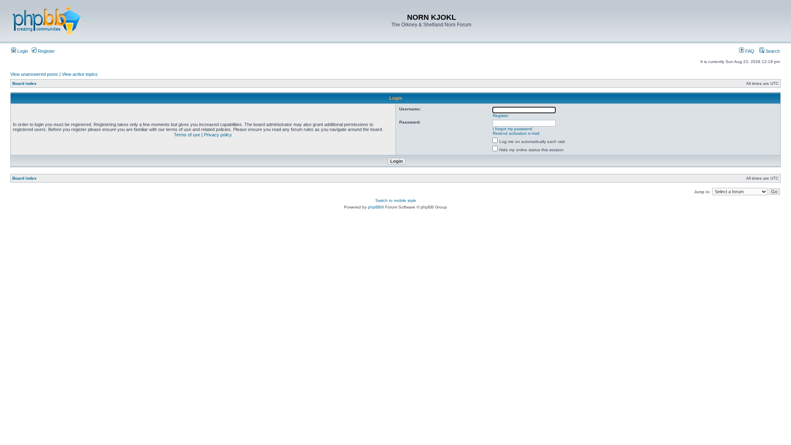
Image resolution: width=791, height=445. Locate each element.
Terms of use (187, 134)
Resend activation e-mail (516, 133)
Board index (24, 83)
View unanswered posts (34, 74)
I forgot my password (512, 128)
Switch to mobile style (395, 200)
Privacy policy (218, 134)
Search (772, 51)
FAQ (749, 51)
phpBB (374, 207)
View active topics (80, 74)
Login (22, 51)
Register (46, 51)
